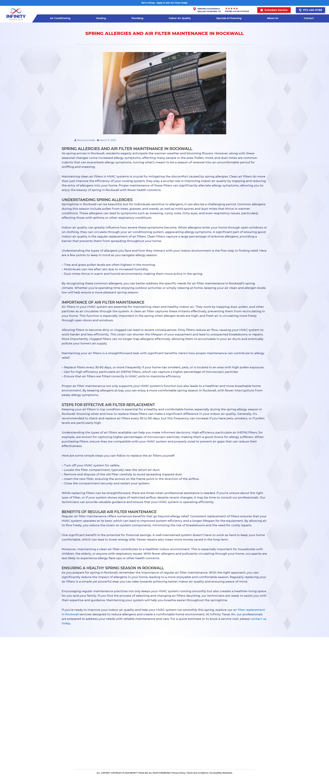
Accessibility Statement (221, 773)
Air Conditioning (60, 18)
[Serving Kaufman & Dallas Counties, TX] (194, 9)
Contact (309, 18)
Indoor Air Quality (180, 18)
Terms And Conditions (197, 773)
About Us (272, 18)
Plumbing (137, 18)
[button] (274, 10)
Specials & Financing (228, 18)
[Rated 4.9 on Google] (231, 8)
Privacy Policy (178, 773)
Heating (101, 18)
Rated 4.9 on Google (237, 11)
